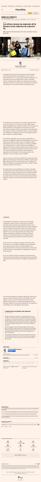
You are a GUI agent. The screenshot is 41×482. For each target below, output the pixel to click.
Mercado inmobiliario (23, 19)
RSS (17, 473)
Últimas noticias (33, 19)
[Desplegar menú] (2, 9)
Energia (12, 19)
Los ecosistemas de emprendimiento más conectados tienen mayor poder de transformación (21, 411)
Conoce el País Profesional (20, 455)
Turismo (28, 19)
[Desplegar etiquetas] (37, 363)
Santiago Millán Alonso (20, 66)
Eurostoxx (6, 426)
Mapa (15, 473)
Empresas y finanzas (9, 17)
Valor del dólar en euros (36, 6)
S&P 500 (9, 6)
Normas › (36, 357)
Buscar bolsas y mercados (6, 421)
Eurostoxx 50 (26, 6)
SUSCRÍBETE (30, 13)
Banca (3, 19)
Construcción (17, 19)
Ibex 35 (3, 6)
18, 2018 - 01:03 (21, 67)
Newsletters (19, 473)
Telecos (4, 22)
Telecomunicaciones (7, 19)
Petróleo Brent (18, 6)
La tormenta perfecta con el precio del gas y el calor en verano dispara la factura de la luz (20, 413)
